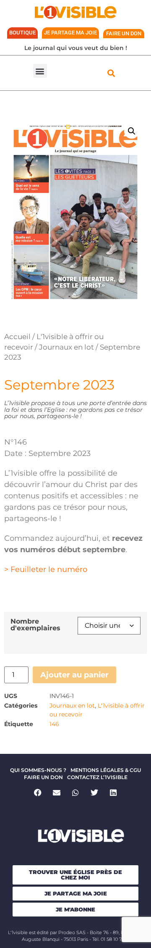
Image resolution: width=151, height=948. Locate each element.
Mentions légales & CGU (105, 770)
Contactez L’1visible (97, 777)
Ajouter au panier (74, 674)
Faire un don (43, 777)
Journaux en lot (66, 347)
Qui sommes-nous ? (38, 770)
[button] (40, 71)
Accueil (17, 336)
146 (54, 724)
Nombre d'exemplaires (35, 624)
